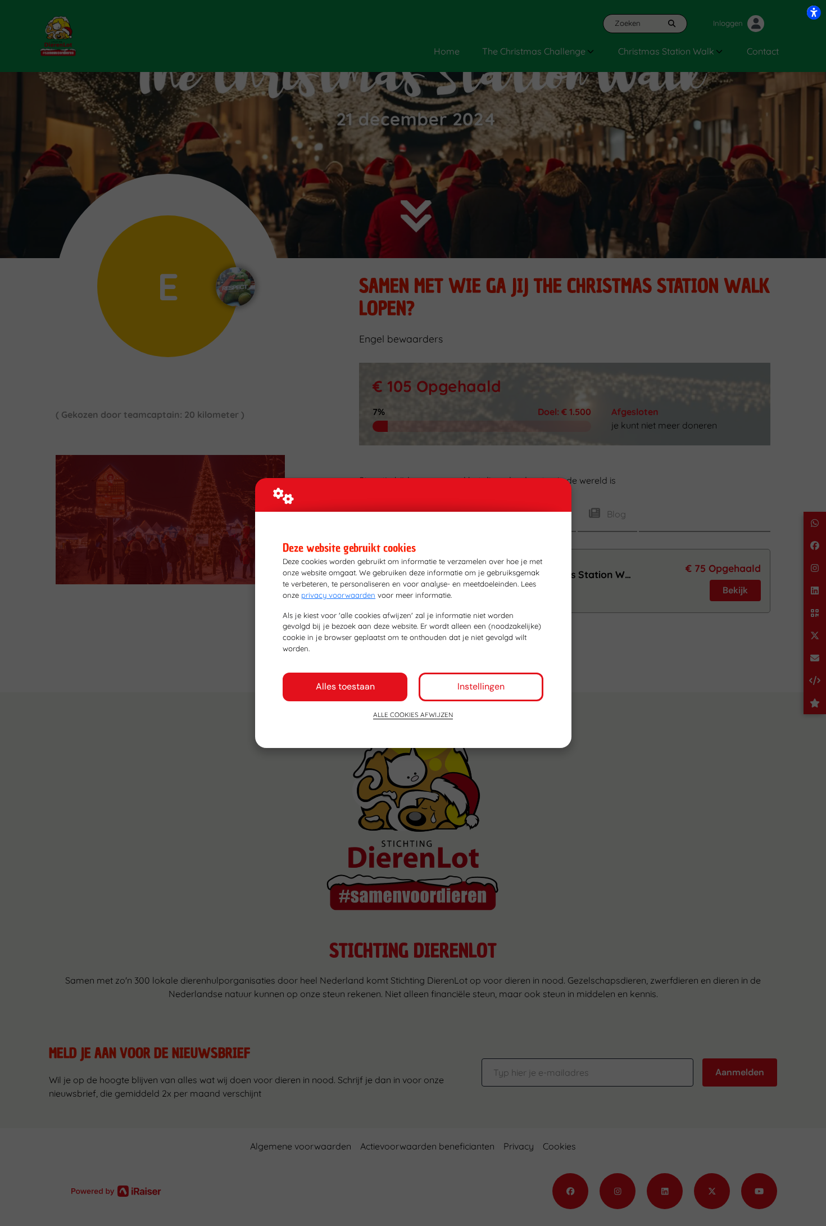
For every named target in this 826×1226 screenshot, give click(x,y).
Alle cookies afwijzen (413, 714)
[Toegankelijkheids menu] (813, 12)
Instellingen (481, 686)
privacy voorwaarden (338, 595)
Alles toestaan (345, 686)
